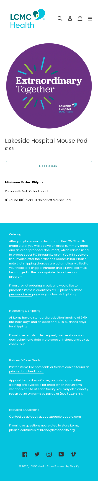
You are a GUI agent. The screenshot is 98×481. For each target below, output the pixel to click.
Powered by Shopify (66, 466)
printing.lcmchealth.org (26, 371)
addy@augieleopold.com (61, 416)
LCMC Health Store (42, 466)
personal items (20, 294)
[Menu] (90, 18)
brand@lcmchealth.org (57, 430)
